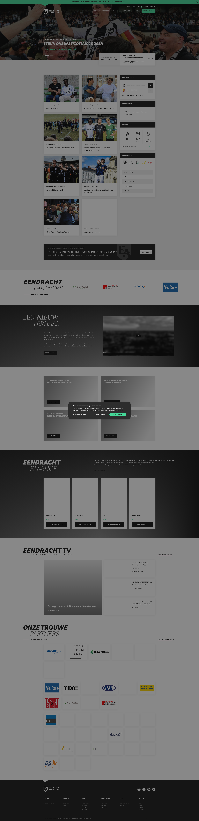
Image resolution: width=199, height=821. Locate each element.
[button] (79, 414)
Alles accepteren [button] (117, 414)
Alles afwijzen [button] (100, 414)
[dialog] (99, 410)
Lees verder (120, 410)
